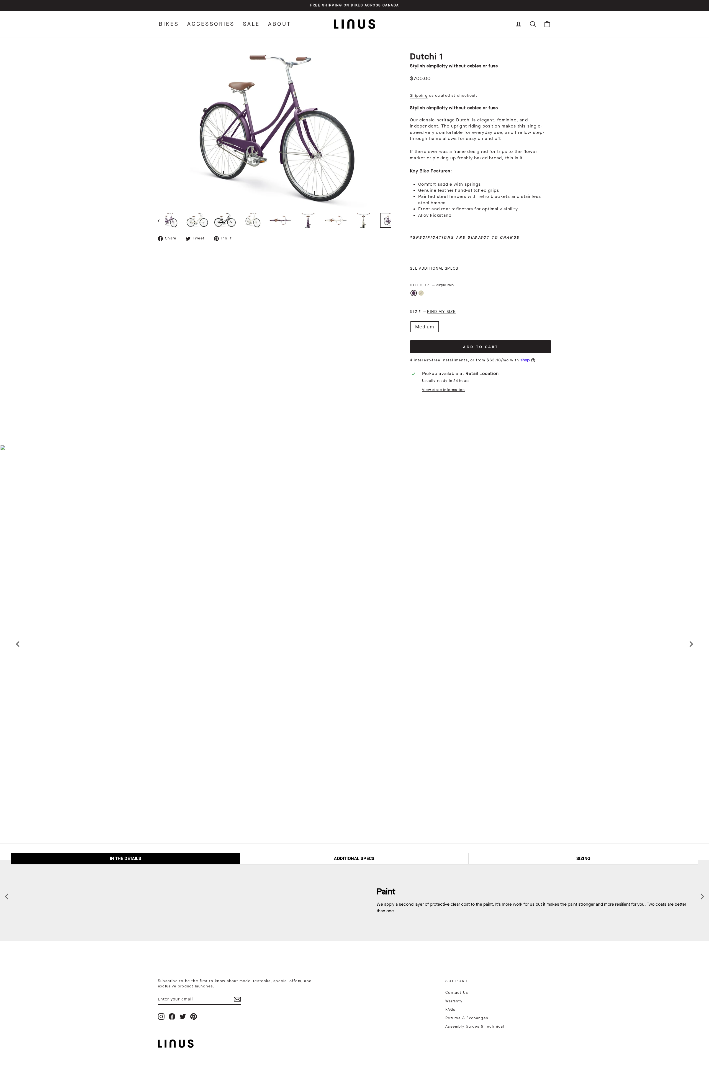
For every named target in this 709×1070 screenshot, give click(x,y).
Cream (421, 293)
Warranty (454, 1001)
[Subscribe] (237, 999)
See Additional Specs (434, 268)
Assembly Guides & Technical (474, 1026)
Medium (424, 327)
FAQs (450, 1009)
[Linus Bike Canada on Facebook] (172, 1016)
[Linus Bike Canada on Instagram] (161, 1016)
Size (433, 311)
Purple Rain (413, 293)
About (279, 24)
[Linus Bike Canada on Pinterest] (193, 1016)
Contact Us (456, 992)
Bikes (169, 24)
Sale (251, 24)
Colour (432, 285)
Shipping (419, 95)
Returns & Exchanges (466, 1018)
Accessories (211, 24)
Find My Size (441, 311)
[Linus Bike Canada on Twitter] (182, 1016)
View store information (443, 389)
